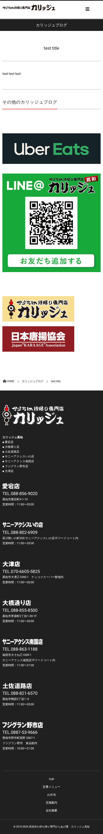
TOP (51, 779)
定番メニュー (51, 786)
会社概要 (51, 810)
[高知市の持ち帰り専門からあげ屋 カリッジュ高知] (28, 8)
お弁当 (51, 794)
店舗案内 (51, 802)
